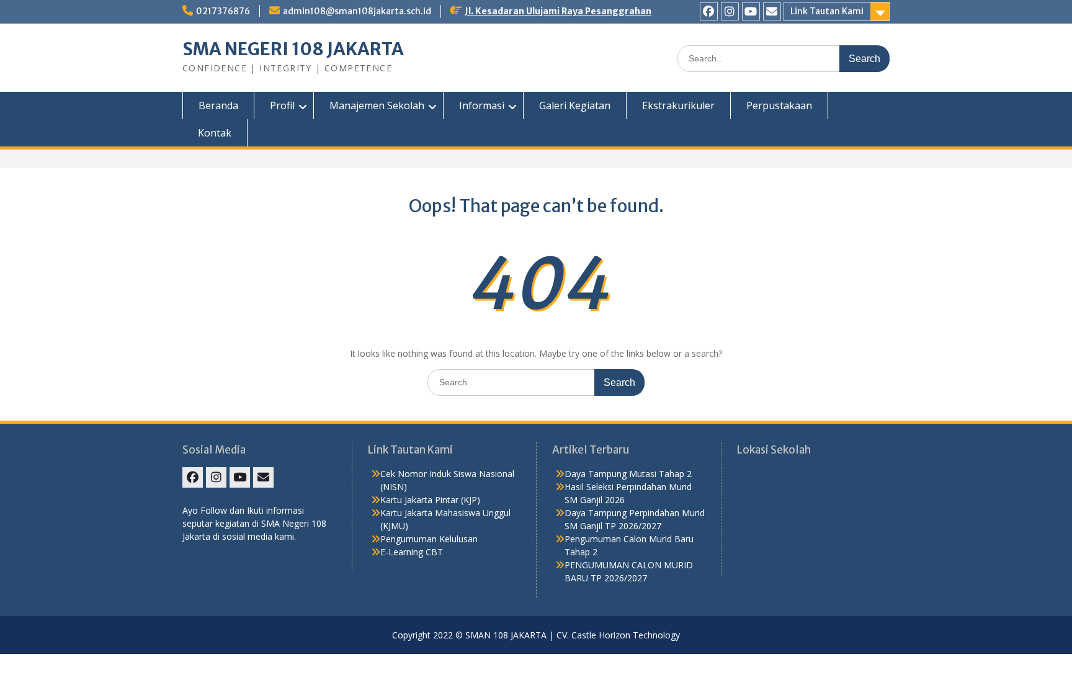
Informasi (481, 105)
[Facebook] (709, 11)
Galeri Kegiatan (574, 105)
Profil (282, 105)
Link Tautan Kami (827, 11)
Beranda (218, 105)
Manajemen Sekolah (376, 105)
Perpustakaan (779, 105)
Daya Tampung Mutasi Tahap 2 (628, 474)
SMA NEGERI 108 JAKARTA (293, 49)
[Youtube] (751, 11)
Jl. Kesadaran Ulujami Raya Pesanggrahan (558, 11)
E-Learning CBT (411, 552)
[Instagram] (730, 11)
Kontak (214, 133)
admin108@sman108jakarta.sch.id (357, 11)
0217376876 (223, 11)
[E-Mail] (772, 11)
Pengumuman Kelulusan (429, 539)
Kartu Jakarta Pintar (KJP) (430, 500)
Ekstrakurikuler (678, 105)
